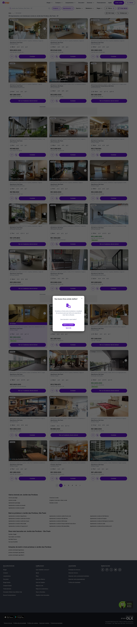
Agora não (68, 328)
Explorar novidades (68, 324)
